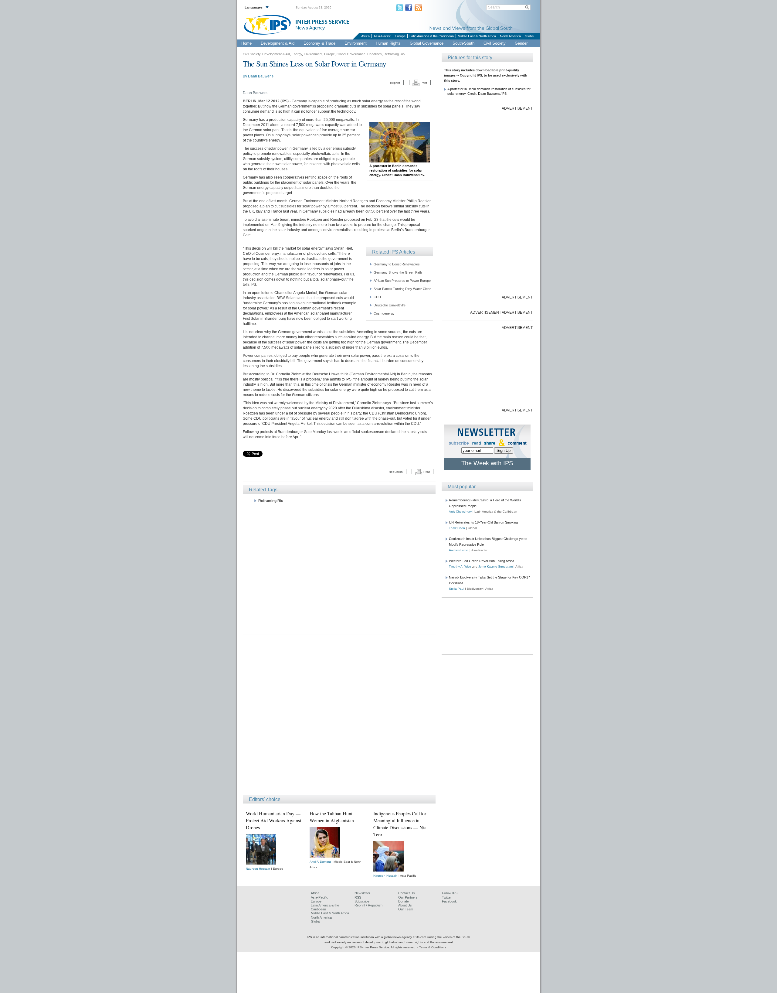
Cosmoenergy (384, 313)
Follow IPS (449, 893)
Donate (403, 901)
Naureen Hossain (258, 868)
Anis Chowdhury (460, 511)
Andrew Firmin (459, 550)
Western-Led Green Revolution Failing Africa (481, 561)
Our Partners (408, 897)
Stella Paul (456, 588)
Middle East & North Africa (477, 36)
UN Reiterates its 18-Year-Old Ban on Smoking (483, 522)
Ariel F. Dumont (320, 861)
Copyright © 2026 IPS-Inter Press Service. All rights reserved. (374, 947)
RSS (358, 897)
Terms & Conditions (432, 947)
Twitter (447, 897)
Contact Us (406, 893)
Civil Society (495, 43)
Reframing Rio (394, 54)
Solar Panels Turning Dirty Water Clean (402, 289)
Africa (365, 36)
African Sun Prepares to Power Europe (402, 280)
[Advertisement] (339, 569)
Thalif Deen (457, 528)
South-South (463, 43)
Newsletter (362, 893)
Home (246, 43)
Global (529, 36)
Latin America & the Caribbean (431, 36)
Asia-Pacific (382, 36)
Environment (355, 43)
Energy (297, 54)
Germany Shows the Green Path (398, 272)
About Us (405, 905)
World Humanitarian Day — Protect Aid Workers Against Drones (273, 820)
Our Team (405, 909)
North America (510, 36)
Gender (521, 43)
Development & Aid (277, 43)
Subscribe (362, 901)
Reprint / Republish (368, 905)
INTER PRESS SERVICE (322, 22)
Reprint (395, 82)
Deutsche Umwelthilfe (389, 305)
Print (423, 82)
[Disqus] (339, 717)
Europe (400, 36)
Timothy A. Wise (460, 566)
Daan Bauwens (260, 76)
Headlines (374, 54)
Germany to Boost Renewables (397, 264)
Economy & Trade (319, 43)
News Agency (310, 27)
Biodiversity (475, 588)
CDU (377, 297)
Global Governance (426, 43)
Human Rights (388, 43)
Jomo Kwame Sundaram (495, 566)
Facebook (449, 901)
